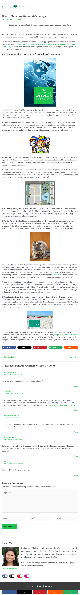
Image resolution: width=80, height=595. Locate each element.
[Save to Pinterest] (40, 592)
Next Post (73, 357)
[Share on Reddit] (55, 592)
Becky (8, 391)
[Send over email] (70, 592)
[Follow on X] (12, 576)
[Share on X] (24, 592)
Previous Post (8, 357)
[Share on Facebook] (9, 592)
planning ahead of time (66, 335)
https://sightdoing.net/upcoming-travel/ (63, 405)
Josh (6, 461)
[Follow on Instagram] (27, 576)
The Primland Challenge (25, 44)
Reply (76, 386)
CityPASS (55, 275)
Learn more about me (10, 569)
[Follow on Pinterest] (20, 576)
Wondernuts (9, 437)
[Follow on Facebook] (5, 576)
